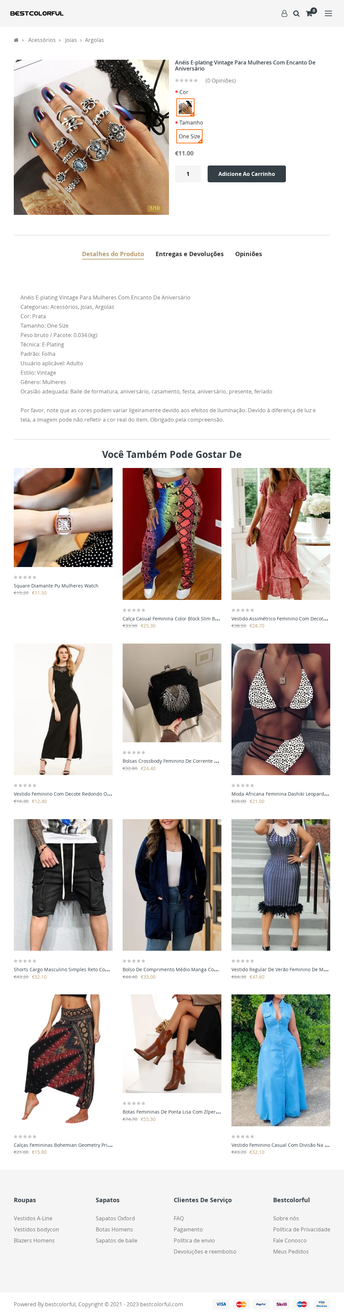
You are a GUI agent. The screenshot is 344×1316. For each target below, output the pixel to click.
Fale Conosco (290, 1240)
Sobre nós (286, 1218)
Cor (183, 92)
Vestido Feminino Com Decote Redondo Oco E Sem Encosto (80, 794)
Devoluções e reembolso (205, 1251)
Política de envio (194, 1240)
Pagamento (188, 1229)
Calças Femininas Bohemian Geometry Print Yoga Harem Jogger (85, 1145)
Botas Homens (114, 1229)
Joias (71, 40)
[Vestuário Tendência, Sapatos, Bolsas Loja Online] (37, 13)
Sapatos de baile (116, 1240)
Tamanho (191, 122)
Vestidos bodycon (36, 1229)
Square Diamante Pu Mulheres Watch (56, 585)
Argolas (94, 40)
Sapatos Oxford (115, 1218)
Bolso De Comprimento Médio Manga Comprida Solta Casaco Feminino (202, 969)
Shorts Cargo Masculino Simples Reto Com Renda (69, 969)
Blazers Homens (34, 1240)
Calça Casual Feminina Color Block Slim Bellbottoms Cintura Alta (195, 618)
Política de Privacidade (301, 1229)
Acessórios (42, 40)
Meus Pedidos (291, 1251)
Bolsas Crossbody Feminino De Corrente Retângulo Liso (185, 761)
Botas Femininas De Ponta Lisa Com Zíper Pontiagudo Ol (186, 1112)
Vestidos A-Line (33, 1218)
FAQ (179, 1218)
